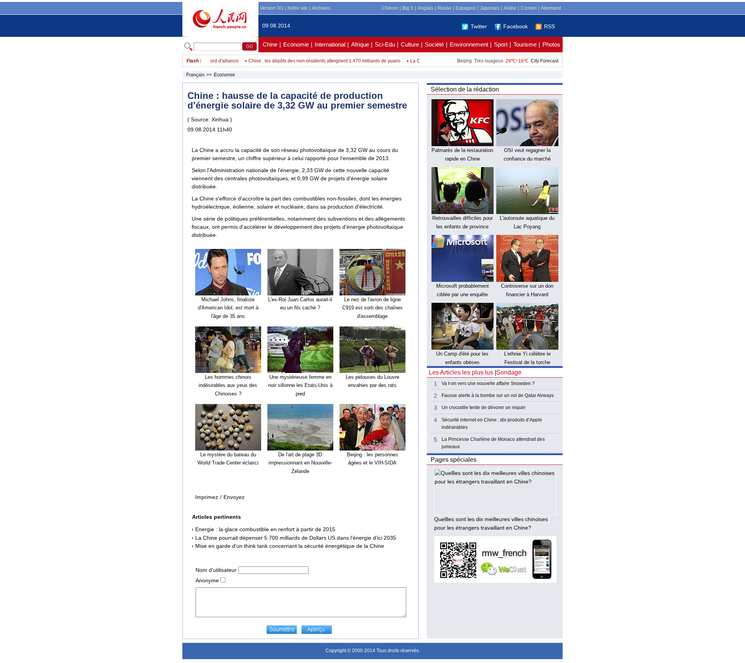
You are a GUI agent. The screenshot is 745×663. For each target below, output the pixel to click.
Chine (270, 44)
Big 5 (407, 8)
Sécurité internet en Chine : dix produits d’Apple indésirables (492, 423)
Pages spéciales (453, 459)
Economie (296, 44)
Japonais (489, 8)
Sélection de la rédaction (465, 89)
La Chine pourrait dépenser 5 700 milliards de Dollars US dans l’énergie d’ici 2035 (295, 538)
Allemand (551, 8)
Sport (501, 44)
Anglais (425, 8)
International (330, 44)
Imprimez (206, 497)
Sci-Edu (385, 44)
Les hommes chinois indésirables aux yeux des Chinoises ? (228, 385)
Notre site (298, 8)
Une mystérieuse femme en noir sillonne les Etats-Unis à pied (300, 385)
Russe (444, 8)
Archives (321, 8)
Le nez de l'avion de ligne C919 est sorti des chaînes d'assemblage (372, 308)
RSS (549, 26)
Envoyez (234, 497)
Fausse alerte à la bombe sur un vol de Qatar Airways (498, 395)
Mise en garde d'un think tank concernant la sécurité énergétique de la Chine (289, 546)
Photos (551, 44)
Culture (410, 44)
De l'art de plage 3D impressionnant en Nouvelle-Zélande (300, 463)
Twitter (479, 26)
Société (434, 44)
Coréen (529, 8)
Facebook (515, 26)
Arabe (510, 8)
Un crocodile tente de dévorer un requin (483, 407)
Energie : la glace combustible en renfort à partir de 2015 (265, 529)
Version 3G (271, 8)
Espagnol (466, 8)
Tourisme (525, 44)
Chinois (390, 8)
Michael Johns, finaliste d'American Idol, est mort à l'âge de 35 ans (228, 308)
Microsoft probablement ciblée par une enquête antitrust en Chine (462, 294)
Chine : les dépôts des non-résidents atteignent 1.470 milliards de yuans (313, 61)
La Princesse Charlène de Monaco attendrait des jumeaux (493, 443)
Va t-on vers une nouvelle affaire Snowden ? (488, 383)
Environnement (469, 44)
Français (195, 75)
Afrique (360, 44)
